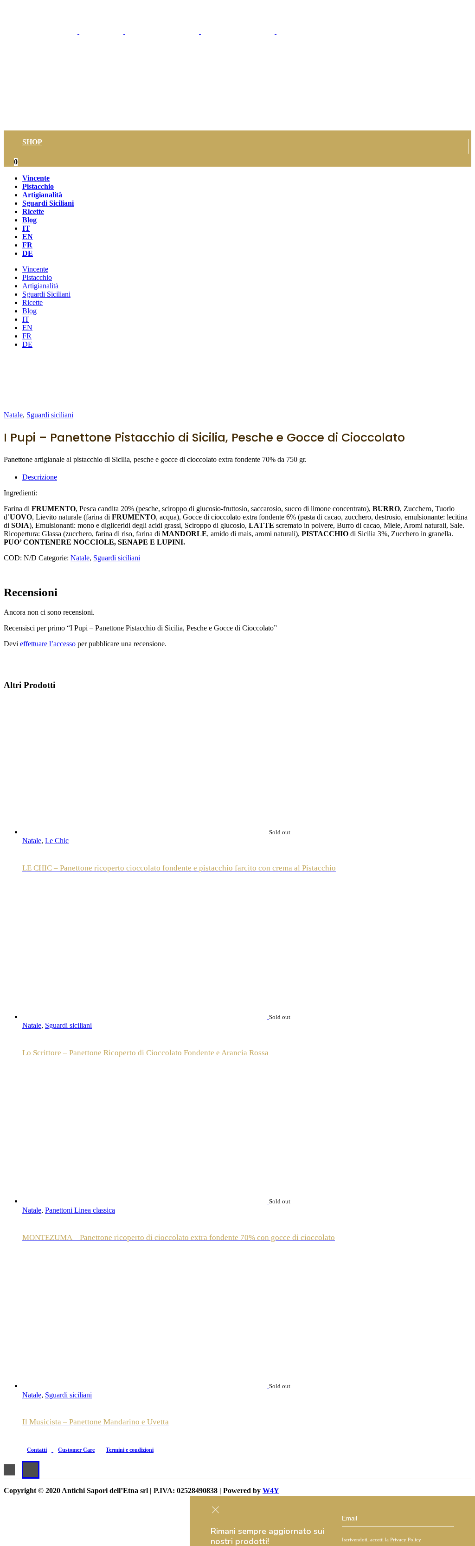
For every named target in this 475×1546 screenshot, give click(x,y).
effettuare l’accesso (48, 644)
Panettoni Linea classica (80, 1210)
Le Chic (57, 840)
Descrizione (39, 477)
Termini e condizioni (130, 1450)
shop (32, 142)
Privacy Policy (405, 1539)
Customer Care (76, 1450)
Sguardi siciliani (49, 415)
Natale (13, 415)
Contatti (37, 1450)
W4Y (271, 1490)
